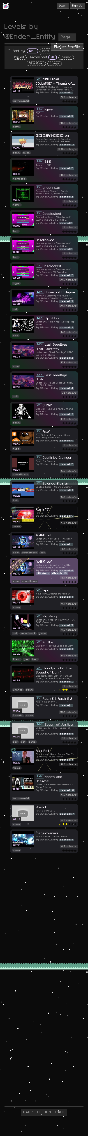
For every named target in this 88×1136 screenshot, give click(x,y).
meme (16, 526)
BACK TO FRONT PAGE (44, 1112)
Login (62, 5)
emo (15, 335)
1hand (16, 659)
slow (16, 366)
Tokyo (54, 63)
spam (16, 152)
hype (26, 152)
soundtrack (20, 474)
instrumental (21, 101)
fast (15, 231)
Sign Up (77, 5)
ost (15, 309)
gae (26, 659)
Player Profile (67, 46)
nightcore (19, 178)
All (52, 57)
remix (16, 204)
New (32, 51)
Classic (66, 57)
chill (15, 396)
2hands (18, 689)
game (16, 126)
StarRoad (36, 63)
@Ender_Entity (49, 92)
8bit (15, 500)
